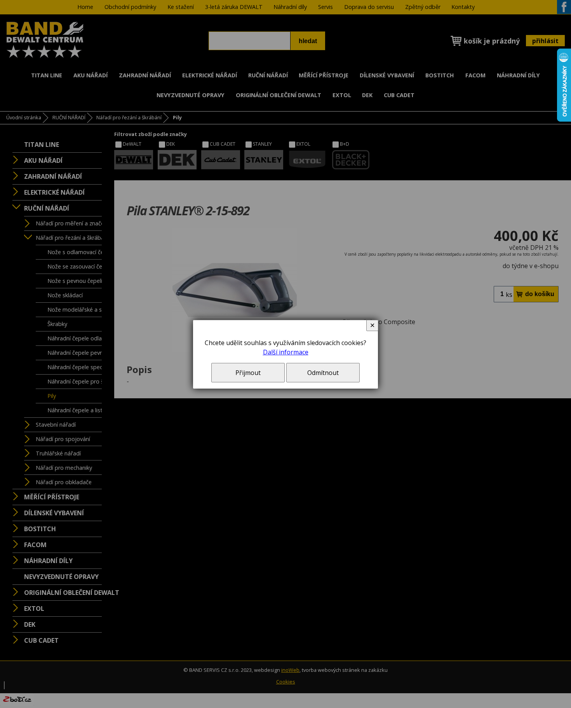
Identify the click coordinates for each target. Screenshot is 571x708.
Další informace (285, 352)
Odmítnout (323, 372)
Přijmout (248, 372)
